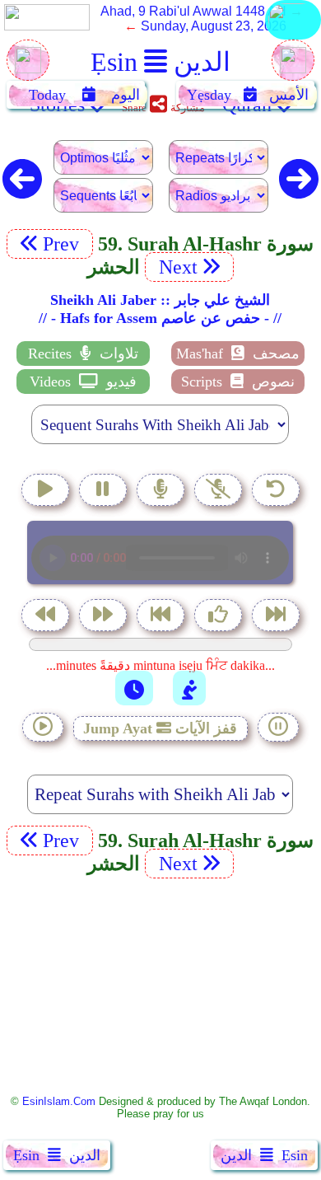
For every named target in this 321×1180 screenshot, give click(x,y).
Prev (63, 244)
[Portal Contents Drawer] (162, 617)
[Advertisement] (160, 985)
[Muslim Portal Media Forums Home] (28, 69)
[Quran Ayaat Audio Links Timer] (134, 688)
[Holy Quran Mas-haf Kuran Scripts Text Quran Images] (293, 38)
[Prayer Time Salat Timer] (189, 688)
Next (175, 267)
